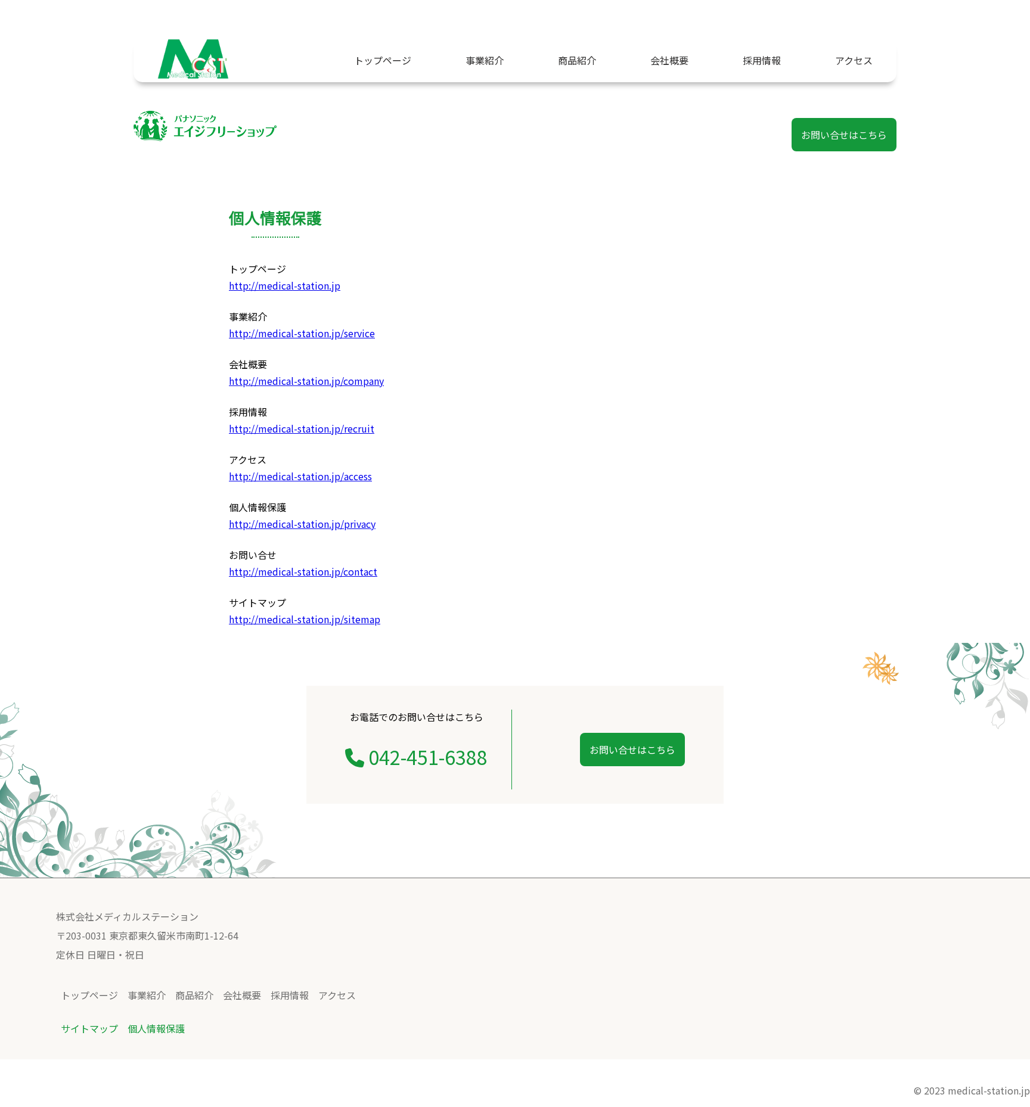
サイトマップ (89, 1028)
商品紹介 (577, 60)
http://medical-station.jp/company (306, 381)
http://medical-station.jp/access (300, 476)
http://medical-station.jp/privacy (302, 524)
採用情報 (762, 60)
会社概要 (669, 60)
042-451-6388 (426, 756)
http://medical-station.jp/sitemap (304, 619)
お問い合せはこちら (844, 135)
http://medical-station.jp (284, 285)
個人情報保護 (156, 1028)
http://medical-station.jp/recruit (301, 428)
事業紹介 (485, 60)
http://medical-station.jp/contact (303, 571)
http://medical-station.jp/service (302, 333)
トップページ (382, 60)
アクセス (854, 60)
